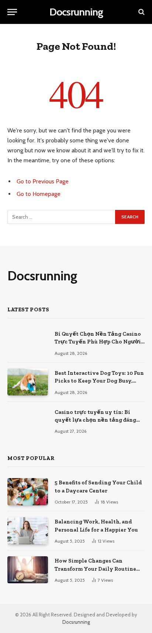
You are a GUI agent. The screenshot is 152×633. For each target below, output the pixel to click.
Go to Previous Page (43, 181)
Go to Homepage (39, 193)
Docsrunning (76, 622)
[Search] (141, 12)
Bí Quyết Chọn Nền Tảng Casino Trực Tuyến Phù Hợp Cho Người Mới (98, 342)
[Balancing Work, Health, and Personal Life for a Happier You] (27, 530)
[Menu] (12, 12)
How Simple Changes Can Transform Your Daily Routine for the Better (95, 568)
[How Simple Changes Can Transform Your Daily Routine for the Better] (27, 569)
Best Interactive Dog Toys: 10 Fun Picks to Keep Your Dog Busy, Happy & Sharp (99, 381)
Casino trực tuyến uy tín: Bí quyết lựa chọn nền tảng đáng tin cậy (95, 420)
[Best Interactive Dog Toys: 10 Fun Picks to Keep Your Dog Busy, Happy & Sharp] (27, 382)
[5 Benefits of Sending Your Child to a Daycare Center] (27, 491)
